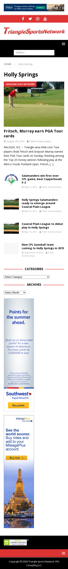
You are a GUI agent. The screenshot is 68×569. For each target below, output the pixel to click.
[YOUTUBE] (45, 19)
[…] (51, 164)
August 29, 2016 (15, 141)
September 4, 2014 (33, 252)
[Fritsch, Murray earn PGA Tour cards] (34, 104)
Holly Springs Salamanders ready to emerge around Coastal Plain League (40, 203)
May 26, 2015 (30, 211)
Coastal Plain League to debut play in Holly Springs (42, 225)
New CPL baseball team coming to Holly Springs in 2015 (43, 246)
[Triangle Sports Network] (34, 38)
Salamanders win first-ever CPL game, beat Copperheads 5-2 (42, 179)
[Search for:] (34, 52)
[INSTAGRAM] (37, 19)
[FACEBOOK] (23, 19)
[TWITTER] (30, 19)
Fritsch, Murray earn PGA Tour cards (33, 133)
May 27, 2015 (30, 187)
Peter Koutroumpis (40, 141)
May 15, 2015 (30, 231)
